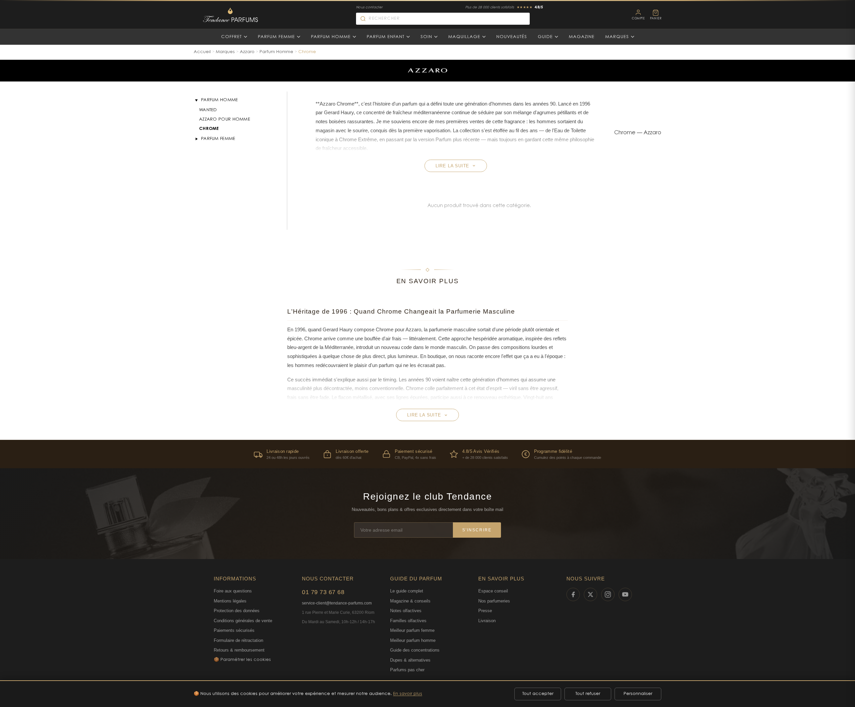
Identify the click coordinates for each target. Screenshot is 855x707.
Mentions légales (230, 600)
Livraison (487, 620)
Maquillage (464, 37)
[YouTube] (625, 594)
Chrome (209, 129)
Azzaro (247, 52)
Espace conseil (493, 590)
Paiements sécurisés (234, 630)
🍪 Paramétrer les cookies (242, 660)
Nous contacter (369, 7)
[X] (590, 594)
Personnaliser (638, 694)
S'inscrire (477, 530)
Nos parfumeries (494, 600)
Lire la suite (452, 165)
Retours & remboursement (239, 650)
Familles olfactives (408, 620)
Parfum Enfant (385, 37)
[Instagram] (608, 594)
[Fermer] (196, 100)
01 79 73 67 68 (323, 592)
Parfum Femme (276, 37)
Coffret (231, 37)
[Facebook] (573, 594)
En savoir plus (407, 694)
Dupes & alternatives (410, 660)
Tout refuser (587, 694)
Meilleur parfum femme (412, 630)
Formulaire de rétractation (238, 640)
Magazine (581, 37)
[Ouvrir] (196, 139)
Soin (426, 37)
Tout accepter (537, 694)
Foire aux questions (233, 590)
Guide (545, 37)
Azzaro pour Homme (224, 119)
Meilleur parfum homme (413, 640)
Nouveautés (511, 37)
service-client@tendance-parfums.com (337, 603)
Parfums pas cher (407, 669)
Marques (617, 37)
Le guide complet (406, 590)
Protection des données (237, 610)
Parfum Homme (331, 37)
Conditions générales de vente (243, 620)
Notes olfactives (405, 610)
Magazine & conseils (410, 600)
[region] (427, 454)
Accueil (202, 52)
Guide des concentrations (415, 650)
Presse (485, 610)
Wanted (208, 110)
